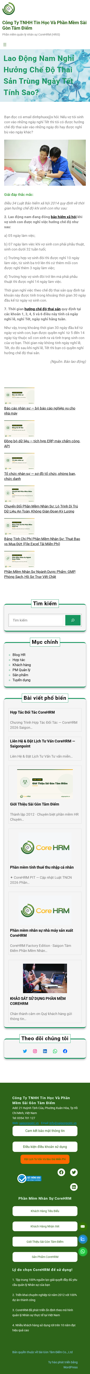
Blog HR (19, 655)
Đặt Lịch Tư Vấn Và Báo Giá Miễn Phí (45, 1159)
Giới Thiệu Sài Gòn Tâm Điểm (34, 804)
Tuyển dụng (22, 680)
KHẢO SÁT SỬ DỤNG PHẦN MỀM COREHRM (38, 1001)
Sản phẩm (20, 675)
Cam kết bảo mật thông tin (45, 1131)
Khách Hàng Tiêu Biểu (45, 1211)
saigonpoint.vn (29, 1123)
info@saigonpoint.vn (63, 1123)
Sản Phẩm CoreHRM (45, 1257)
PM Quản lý (21, 670)
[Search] (73, 620)
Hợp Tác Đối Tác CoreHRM (32, 712)
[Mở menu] (4, 44)
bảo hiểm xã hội (64, 217)
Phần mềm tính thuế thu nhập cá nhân (42, 867)
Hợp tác (19, 660)
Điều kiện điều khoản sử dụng (45, 1147)
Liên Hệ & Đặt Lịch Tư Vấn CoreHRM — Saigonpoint (42, 743)
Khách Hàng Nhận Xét (45, 1226)
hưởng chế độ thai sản (42, 309)
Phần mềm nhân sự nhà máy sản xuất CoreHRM (41, 933)
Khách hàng (22, 665)
